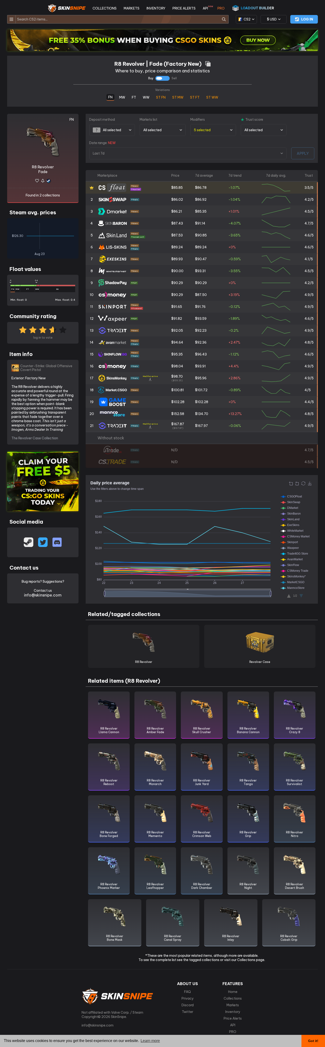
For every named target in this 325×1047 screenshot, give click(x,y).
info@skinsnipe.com (43, 595)
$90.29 (177, 283)
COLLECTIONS (105, 8)
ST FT (195, 97)
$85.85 (177, 187)
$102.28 (177, 402)
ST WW (212, 97)
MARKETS (131, 8)
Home (232, 992)
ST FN (160, 97)
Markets (233, 1005)
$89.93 (177, 259)
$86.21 (176, 211)
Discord (188, 1005)
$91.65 (176, 307)
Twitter (187, 1012)
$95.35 (177, 354)
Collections (233, 998)
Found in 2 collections (43, 195)
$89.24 (177, 247)
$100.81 (177, 390)
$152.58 (177, 414)
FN (110, 96)
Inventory (232, 1012)
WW (146, 97)
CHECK (317, 450)
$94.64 (177, 342)
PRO (221, 8)
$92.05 (177, 330)
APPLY (303, 153)
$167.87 (177, 425)
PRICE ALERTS (184, 8)
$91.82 (176, 318)
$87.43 (177, 223)
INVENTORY (156, 8)
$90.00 (177, 271)
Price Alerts (233, 1018)
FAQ (187, 992)
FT (134, 97)
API (206, 8)
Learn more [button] (150, 1041)
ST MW (177, 97)
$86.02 (177, 199)
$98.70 (177, 378)
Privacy (188, 998)
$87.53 (177, 235)
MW (122, 97)
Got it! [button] (313, 1041)
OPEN (317, 188)
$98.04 (177, 366)
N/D (174, 450)
